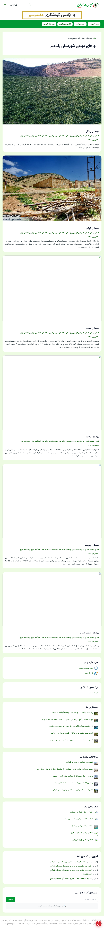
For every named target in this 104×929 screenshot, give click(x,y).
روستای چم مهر (92, 545)
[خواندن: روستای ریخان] (52, 91)
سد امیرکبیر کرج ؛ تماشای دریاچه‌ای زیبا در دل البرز (68, 861)
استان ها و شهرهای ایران (80, 136)
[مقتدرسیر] (52, 15)
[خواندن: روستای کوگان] (52, 188)
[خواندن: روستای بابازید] (52, 392)
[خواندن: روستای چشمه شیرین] (52, 599)
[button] (30, 5)
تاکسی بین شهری (65, 24)
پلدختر (68, 136)
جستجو (10, 899)
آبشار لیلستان (87, 874)
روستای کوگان (92, 228)
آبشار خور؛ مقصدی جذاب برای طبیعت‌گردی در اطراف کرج (71, 866)
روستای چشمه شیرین (89, 633)
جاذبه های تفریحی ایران (57, 136)
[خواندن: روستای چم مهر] (52, 501)
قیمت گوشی (93, 693)
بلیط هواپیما (80, 24)
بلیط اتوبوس (94, 24)
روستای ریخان (92, 131)
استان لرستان (94, 136)
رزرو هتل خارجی (49, 24)
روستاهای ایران (25, 136)
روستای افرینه (92, 328)
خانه (94, 38)
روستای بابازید (92, 437)
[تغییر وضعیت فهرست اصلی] (5, 5)
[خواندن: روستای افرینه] (52, 288)
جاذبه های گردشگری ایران (39, 136)
